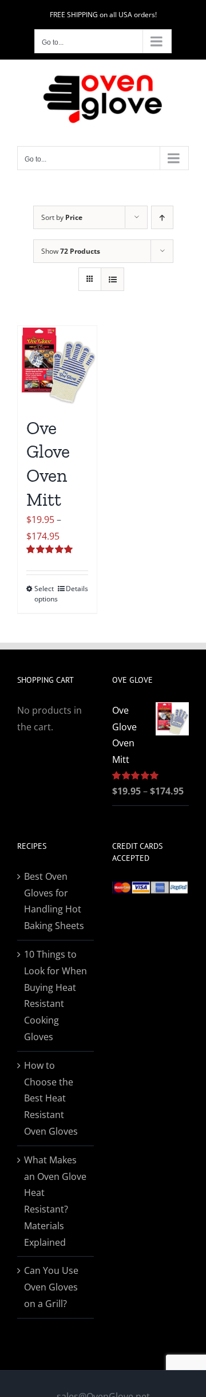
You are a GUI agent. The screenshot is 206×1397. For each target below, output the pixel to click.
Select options (45, 594)
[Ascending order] (162, 217)
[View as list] (112, 279)
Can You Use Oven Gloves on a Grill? (51, 1287)
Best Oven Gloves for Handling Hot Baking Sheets (54, 901)
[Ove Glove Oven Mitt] (57, 365)
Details (77, 588)
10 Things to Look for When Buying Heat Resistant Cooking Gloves (55, 995)
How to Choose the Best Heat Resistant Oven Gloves (51, 1098)
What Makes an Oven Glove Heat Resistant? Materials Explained (55, 1201)
